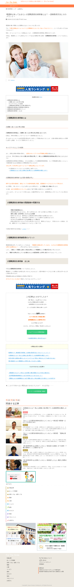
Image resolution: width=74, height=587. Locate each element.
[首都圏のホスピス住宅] (21, 539)
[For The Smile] (11, 2)
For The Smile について (45, 558)
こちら (24, 229)
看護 (8, 565)
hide (41, 97)
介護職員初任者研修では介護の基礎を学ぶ (20, 105)
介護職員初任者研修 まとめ (14, 111)
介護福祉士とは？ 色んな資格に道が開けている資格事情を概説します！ (29, 170)
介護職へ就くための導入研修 (16, 102)
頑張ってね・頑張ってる (13, 562)
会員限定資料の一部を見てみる (37, 338)
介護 (9, 400)
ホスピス (9, 574)
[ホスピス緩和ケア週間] (52, 547)
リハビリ (9, 569)
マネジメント (10, 578)
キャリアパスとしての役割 (16, 103)
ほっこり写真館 (11, 560)
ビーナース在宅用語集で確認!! (37, 391)
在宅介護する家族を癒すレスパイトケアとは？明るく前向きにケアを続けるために (32, 358)
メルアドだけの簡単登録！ (37, 332)
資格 (18, 400)
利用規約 (41, 564)
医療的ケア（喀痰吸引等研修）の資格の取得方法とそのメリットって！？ (29, 352)
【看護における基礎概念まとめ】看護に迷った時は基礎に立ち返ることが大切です (32, 378)
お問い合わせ (42, 560)
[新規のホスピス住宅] (21, 528)
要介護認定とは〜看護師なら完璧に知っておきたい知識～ (25, 361)
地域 (8, 576)
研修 (14, 400)
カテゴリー (13, 6)
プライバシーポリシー (45, 562)
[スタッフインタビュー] (21, 476)
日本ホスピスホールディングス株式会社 (49, 569)
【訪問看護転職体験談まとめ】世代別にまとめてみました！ (26, 375)
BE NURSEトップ (11, 9)
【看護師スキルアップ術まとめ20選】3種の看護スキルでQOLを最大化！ (29, 372)
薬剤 (8, 571)
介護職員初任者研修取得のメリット (16, 109)
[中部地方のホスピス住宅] (52, 528)
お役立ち (20, 9)
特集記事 (9, 558)
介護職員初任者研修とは (13, 100)
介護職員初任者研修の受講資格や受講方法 (18, 107)
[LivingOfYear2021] (52, 538)
